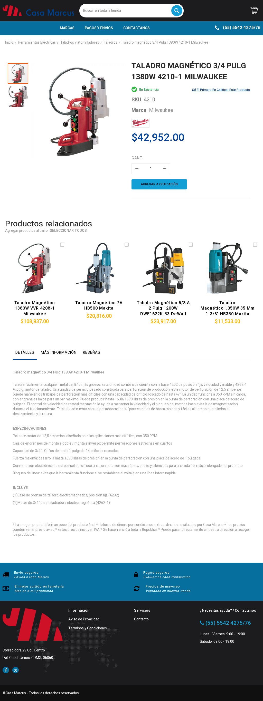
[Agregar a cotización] (33, 274)
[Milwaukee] (140, 123)
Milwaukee (161, 110)
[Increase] (164, 169)
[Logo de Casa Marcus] (38, 10)
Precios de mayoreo (163, 586)
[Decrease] (137, 169)
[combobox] (132, 10)
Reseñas (91, 352)
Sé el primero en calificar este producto (221, 90)
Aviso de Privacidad (83, 619)
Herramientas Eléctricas (37, 42)
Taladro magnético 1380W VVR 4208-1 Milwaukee (34, 308)
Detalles (24, 352)
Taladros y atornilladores (79, 42)
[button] (18, 95)
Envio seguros (26, 572)
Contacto (141, 619)
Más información (59, 352)
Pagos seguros (156, 572)
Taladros (110, 42)
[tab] (25, 354)
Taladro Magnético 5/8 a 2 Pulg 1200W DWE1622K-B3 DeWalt (163, 308)
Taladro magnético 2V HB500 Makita (99, 306)
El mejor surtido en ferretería (39, 586)
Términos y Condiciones (87, 628)
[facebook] (6, 670)
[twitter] (15, 670)
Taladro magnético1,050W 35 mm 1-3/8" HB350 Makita (228, 308)
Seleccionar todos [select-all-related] (68, 230)
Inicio (9, 42)
